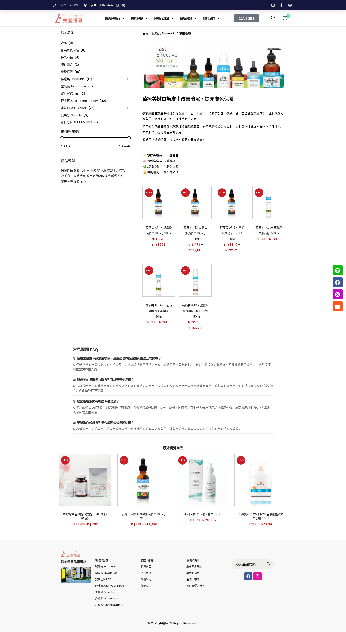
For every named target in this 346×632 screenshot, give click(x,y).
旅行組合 (67, 64)
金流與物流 (192, 579)
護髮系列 (117, 176)
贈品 (64, 43)
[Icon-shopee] (338, 306)
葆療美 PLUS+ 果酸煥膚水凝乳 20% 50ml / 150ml (195, 311)
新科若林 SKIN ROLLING (76, 122)
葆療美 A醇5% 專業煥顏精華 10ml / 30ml (232, 233)
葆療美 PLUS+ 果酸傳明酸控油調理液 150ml (159, 311)
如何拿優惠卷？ (195, 586)
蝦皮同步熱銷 (194, 566)
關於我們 (209, 18)
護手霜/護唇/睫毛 (98, 176)
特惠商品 (67, 57)
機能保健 (137, 18)
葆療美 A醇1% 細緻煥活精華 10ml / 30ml (144, 516)
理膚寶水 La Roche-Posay (79, 101)
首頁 (145, 33)
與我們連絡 (192, 573)
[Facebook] (248, 576)
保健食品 (67, 170)
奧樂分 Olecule (71, 115)
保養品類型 (161, 18)
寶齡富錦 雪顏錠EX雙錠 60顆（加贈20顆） (85, 516)
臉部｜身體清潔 (75, 176)
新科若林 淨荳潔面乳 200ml (202, 514)
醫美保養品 (112, 18)
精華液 (101, 170)
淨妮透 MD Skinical (73, 108)
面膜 (77, 181)
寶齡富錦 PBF (70, 93)
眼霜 (93, 170)
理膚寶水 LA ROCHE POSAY (111, 586)
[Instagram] (257, 576)
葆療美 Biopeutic (73, 79)
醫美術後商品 (70, 50)
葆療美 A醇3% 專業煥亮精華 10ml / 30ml (195, 233)
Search (269, 564)
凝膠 (77, 170)
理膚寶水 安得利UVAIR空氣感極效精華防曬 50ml (260, 516)
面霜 (83, 181)
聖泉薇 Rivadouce (73, 86)
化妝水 (85, 170)
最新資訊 (186, 18)
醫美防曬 (67, 181)
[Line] (338, 270)
